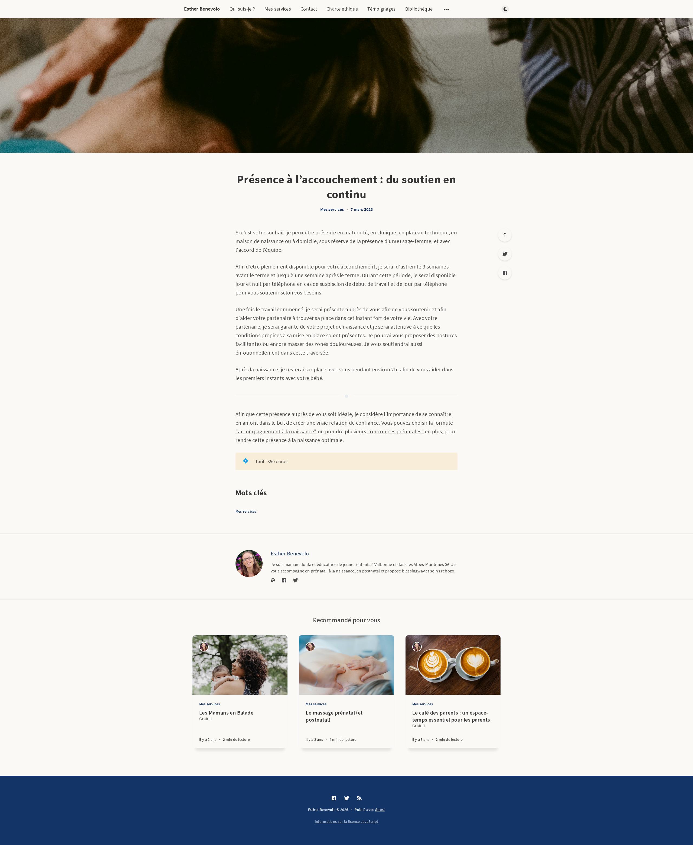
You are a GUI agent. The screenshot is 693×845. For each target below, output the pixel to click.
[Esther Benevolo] (249, 563)
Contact (308, 9)
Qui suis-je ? (242, 9)
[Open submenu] (446, 9)
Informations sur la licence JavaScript (346, 821)
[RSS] (359, 798)
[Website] (273, 580)
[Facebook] (505, 273)
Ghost (380, 809)
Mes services (277, 9)
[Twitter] (505, 254)
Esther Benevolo (202, 9)
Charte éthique (342, 9)
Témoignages (381, 9)
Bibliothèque (419, 9)
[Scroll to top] (505, 235)
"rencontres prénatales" (395, 431)
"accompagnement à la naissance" (276, 431)
